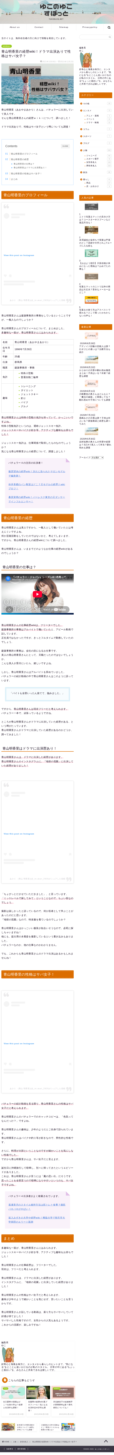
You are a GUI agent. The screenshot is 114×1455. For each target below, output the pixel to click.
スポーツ (96, 136)
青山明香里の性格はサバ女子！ (26, 173)
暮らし (96, 179)
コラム (96, 129)
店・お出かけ (98, 186)
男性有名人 (98, 166)
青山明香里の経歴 (20, 159)
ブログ (96, 143)
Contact (39, 27)
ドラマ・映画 (98, 123)
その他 (96, 104)
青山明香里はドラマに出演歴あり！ (30, 168)
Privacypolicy (89, 27)
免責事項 (9, 1449)
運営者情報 (21, 1449)
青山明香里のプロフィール (24, 154)
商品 (98, 183)
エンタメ (96, 111)
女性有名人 (6, 46)
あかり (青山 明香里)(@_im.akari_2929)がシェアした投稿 (37, 300)
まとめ (14, 179)
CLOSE (65, 146)
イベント (98, 119)
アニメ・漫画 (98, 116)
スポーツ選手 (98, 159)
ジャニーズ (98, 156)
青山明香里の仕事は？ (24, 164)
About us (15, 27)
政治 (96, 172)
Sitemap (63, 27)
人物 (97, 150)
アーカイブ (84, 457)
